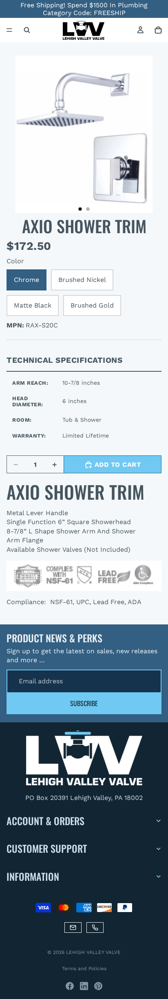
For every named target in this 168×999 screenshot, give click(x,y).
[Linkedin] (84, 986)
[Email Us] (73, 927)
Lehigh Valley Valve (93, 952)
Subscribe (84, 703)
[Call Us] (95, 927)
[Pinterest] (98, 986)
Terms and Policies (84, 968)
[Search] (27, 30)
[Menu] (9, 30)
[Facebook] (70, 986)
